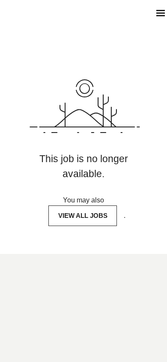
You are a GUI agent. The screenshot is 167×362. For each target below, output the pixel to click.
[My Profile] (144, 13)
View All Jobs (82, 215)
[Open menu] (160, 13)
